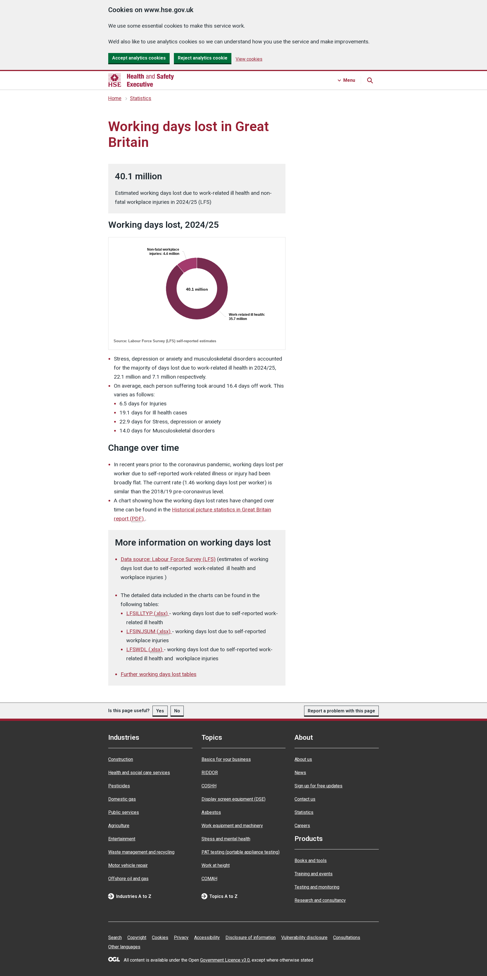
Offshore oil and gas (128, 878)
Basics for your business (226, 759)
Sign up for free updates (318, 786)
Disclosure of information (250, 937)
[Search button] (370, 80)
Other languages (124, 946)
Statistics (140, 98)
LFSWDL (144, 649)
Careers (302, 825)
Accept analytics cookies (139, 58)
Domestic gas (122, 799)
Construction (120, 759)
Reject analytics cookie (202, 58)
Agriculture (118, 825)
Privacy (181, 937)
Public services (123, 812)
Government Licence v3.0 (225, 960)
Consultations (346, 937)
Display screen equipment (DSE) (233, 799)
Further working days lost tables (158, 674)
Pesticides (119, 786)
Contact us (305, 799)
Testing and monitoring (317, 887)
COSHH (209, 786)
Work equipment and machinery (232, 825)
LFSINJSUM (148, 631)
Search (115, 937)
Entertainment (121, 839)
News (300, 772)
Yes (160, 711)
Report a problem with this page (341, 711)
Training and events (314, 873)
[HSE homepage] (141, 80)
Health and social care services (139, 772)
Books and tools (311, 860)
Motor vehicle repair (128, 865)
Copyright (136, 937)
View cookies (249, 59)
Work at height (216, 865)
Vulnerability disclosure (304, 937)
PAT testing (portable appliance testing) (241, 852)
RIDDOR (210, 772)
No (177, 711)
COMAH (209, 878)
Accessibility (207, 937)
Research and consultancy (320, 900)
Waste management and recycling (141, 852)
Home (114, 98)
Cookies (160, 937)
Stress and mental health (226, 839)
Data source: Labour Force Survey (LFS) (168, 559)
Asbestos (211, 812)
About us (303, 759)
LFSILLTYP (147, 613)
